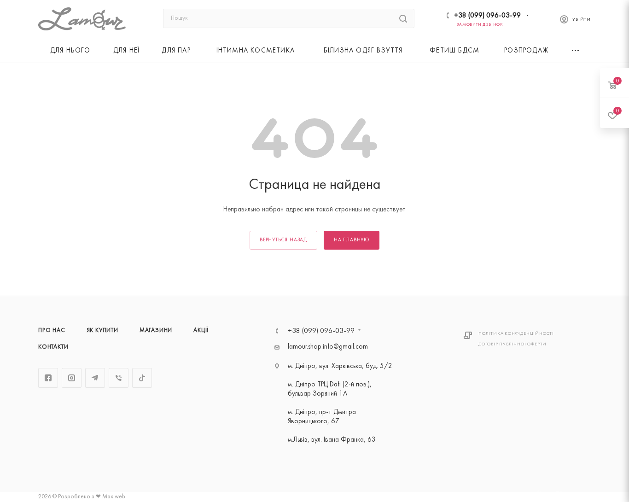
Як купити (102, 330)
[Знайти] (403, 18)
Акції (201, 330)
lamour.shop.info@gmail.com (328, 347)
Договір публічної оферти (512, 344)
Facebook (48, 378)
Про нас (51, 330)
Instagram (72, 378)
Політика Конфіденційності (516, 334)
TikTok (142, 378)
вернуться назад (283, 240)
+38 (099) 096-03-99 (487, 15)
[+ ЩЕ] (576, 50)
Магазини (156, 330)
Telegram (95, 378)
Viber (118, 378)
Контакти (53, 347)
